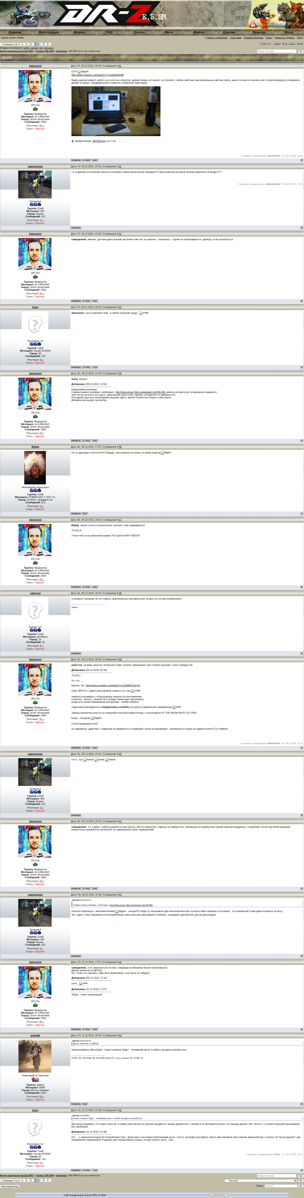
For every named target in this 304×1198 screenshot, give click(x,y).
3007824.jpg (98, 141)
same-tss (35, 593)
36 (120, 446)
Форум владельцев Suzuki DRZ (16, 51)
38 (120, 593)
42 (120, 894)
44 (120, 1035)
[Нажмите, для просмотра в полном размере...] (115, 135)
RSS (299, 37)
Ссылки (229, 32)
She (41, 48)
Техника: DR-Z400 (45, 51)
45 (120, 1110)
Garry (35, 307)
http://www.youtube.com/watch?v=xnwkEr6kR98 (97, 75)
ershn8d (34, 48)
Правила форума (253, 37)
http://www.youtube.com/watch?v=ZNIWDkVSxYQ (113, 685)
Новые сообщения (217, 37)
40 (120, 754)
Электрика (61, 51)
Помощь (259, 32)
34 (120, 307)
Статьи (139, 32)
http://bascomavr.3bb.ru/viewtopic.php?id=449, (141, 392)
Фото (169, 32)
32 (120, 166)
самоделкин (35, 166)
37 (120, 519)
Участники (235, 37)
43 (120, 962)
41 (120, 821)
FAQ (109, 32)
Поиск (268, 37)
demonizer (49, 48)
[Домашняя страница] (95, 160)
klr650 (26, 48)
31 (120, 65)
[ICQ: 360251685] (95, 367)
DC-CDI (73, 51)
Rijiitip (35, 446)
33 (120, 233)
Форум (79, 32)
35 (120, 373)
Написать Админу (285, 37)
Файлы (199, 32)
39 (120, 659)
